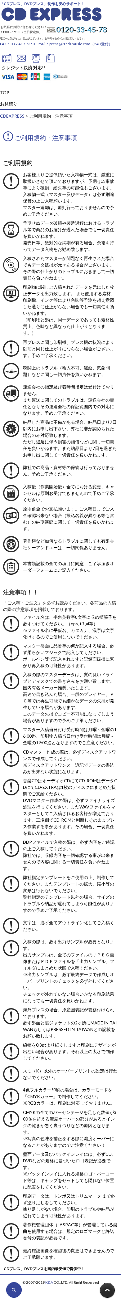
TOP (4, 92)
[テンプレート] (50, 61)
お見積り (8, 103)
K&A (49, 1282)
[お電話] (7, 61)
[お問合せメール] (21, 61)
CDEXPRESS (12, 116)
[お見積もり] (36, 61)
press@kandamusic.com (69, 44)
